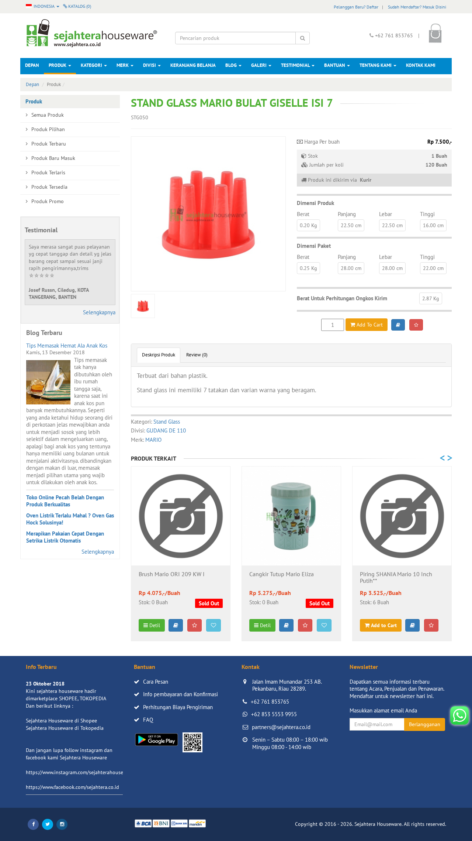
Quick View (181, 554)
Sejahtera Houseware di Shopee (61, 720)
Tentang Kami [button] (376, 65)
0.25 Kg (308, 268)
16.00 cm (433, 225)
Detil (154, 625)
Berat (303, 214)
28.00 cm (351, 268)
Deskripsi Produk (158, 355)
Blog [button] (231, 65)
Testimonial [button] (296, 65)
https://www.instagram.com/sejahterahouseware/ (81, 772)
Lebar (385, 214)
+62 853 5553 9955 (274, 714)
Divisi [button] (150, 65)
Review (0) (197, 355)
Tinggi (427, 214)
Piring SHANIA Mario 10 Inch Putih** (396, 577)
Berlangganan (424, 724)
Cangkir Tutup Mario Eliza (281, 574)
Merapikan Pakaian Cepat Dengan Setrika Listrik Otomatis (65, 537)
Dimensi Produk (315, 202)
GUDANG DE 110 (166, 430)
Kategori (92, 65)
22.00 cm (433, 268)
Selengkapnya (99, 312)
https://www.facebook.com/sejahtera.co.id (72, 787)
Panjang (347, 214)
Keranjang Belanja (193, 65)
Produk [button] (58, 65)
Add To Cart (369, 324)
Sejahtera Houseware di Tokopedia (65, 728)
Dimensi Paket (314, 245)
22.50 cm (351, 225)
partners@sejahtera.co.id (281, 727)
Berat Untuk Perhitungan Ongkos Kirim (342, 298)
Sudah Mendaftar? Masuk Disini (417, 7)
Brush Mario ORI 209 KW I (172, 574)
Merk (123, 65)
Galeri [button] (259, 65)
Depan (32, 65)
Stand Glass (166, 421)
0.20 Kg (308, 225)
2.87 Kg (430, 298)
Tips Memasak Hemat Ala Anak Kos (66, 345)
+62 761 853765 (270, 701)
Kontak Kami (420, 65)
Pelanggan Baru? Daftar (356, 7)
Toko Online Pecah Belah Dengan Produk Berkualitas (65, 501)
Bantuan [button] (335, 65)
